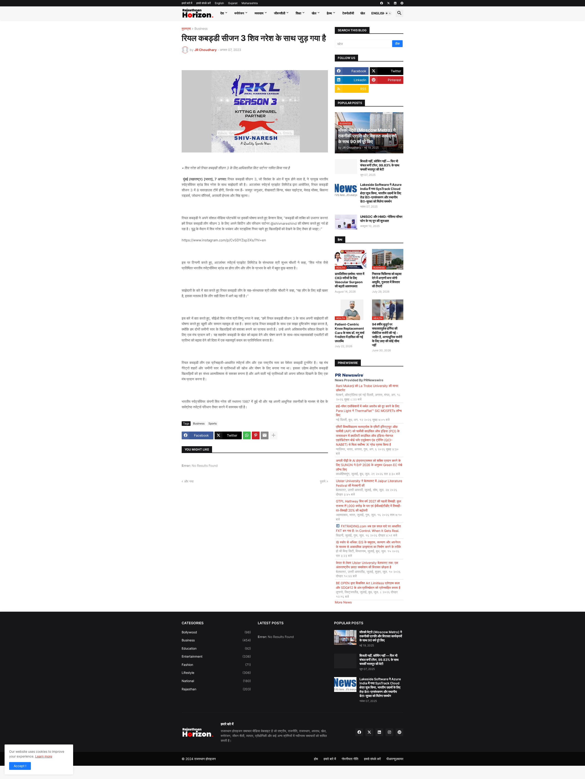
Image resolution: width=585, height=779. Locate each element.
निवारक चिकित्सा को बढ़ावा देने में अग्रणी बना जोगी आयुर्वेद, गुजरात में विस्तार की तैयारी (387, 280)
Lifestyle (216, 673)
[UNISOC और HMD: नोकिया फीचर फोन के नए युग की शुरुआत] (346, 222)
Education (216, 648)
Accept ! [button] (20, 766)
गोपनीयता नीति (350, 759)
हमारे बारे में (187, 3)
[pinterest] (402, 3)
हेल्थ (329, 13)
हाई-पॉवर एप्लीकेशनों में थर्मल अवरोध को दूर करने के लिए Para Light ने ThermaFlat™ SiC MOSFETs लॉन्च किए (369, 410)
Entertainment (216, 656)
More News (343, 602)
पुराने (322, 481)
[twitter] (388, 3)
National (216, 681)
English (219, 3)
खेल (314, 13)
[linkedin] (395, 3)
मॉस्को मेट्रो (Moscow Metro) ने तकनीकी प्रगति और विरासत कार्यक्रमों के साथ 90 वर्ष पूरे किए (380, 636)
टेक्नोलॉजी (348, 13)
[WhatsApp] (247, 435)
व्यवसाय (259, 13)
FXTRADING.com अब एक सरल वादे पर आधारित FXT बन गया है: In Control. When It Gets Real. (368, 528)
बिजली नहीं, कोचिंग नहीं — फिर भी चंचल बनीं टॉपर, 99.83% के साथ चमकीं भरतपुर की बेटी (379, 165)
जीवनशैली (279, 13)
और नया (189, 481)
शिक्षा (298, 13)
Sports (212, 423)
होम (316, 759)
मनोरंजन (239, 13)
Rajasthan (216, 689)
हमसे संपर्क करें (203, 3)
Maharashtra (250, 3)
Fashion (216, 665)
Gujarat (232, 3)
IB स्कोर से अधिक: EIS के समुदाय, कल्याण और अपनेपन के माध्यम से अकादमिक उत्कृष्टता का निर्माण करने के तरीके (368, 544)
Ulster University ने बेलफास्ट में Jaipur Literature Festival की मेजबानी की (369, 483)
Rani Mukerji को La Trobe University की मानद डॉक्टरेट (367, 388)
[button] (388, 13)
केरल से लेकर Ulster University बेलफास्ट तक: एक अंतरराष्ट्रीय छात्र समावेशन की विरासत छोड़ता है (367, 565)
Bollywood (216, 632)
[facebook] (381, 3)
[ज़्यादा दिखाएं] (273, 435)
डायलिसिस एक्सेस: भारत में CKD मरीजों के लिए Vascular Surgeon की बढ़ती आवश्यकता (349, 280)
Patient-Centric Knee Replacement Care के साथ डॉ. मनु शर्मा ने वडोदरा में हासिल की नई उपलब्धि (349, 332)
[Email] (265, 435)
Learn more (43, 756)
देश (222, 13)
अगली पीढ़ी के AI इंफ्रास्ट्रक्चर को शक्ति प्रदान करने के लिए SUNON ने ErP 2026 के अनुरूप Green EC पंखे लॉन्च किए (369, 465)
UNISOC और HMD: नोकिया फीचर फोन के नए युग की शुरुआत (381, 219)
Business (200, 28)
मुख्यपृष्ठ (186, 28)
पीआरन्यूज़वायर (394, 759)
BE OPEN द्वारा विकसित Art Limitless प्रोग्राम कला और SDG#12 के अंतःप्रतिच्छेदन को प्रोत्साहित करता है (368, 585)
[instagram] (389, 732)
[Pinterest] (256, 435)
